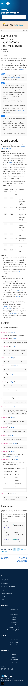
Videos (14, 617)
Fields (3, 53)
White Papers (14, 614)
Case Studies (14, 622)
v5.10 (24, 30)
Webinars (14, 619)
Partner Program (14, 642)
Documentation (14, 609)
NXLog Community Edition (8, 586)
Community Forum (14, 627)
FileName (17, 296)
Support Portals (14, 659)
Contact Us (14, 662)
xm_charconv (7, 308)
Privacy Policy (4, 680)
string (13, 332)
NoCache (19, 271)
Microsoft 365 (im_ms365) (5, 557)
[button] (3, 3)
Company (14, 654)
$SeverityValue (13, 456)
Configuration (5, 51)
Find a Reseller (14, 639)
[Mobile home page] (4, 30)
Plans (2, 599)
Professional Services (6, 593)
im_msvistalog (19, 110)
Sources (22, 69)
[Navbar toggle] (1, 30)
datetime (14, 390)
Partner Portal (14, 645)
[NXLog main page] (10, 3)
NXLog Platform (5, 580)
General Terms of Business (16, 680)
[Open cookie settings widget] (2, 683)
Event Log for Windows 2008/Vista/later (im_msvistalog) (21, 559)
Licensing (3, 596)
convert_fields (7, 306)
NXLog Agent (4, 583)
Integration (4, 590)
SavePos (11, 162)
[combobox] (14, 17)
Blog (14, 612)
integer (16, 366)
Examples (4, 55)
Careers (14, 657)
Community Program (14, 625)
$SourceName (21, 291)
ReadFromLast (21, 268)
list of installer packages (13, 77)
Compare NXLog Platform (14, 630)
